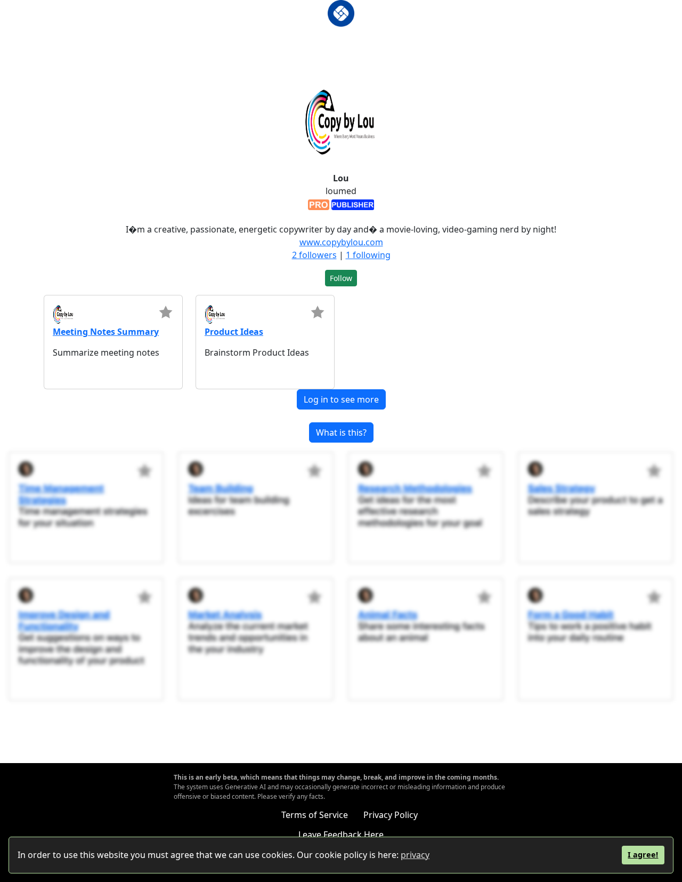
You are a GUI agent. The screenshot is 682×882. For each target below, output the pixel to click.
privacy (415, 855)
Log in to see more (341, 399)
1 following (368, 255)
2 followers (314, 255)
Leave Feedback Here (341, 834)
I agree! (643, 854)
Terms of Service (314, 815)
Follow (341, 278)
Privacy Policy (390, 815)
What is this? (341, 432)
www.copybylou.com (341, 242)
